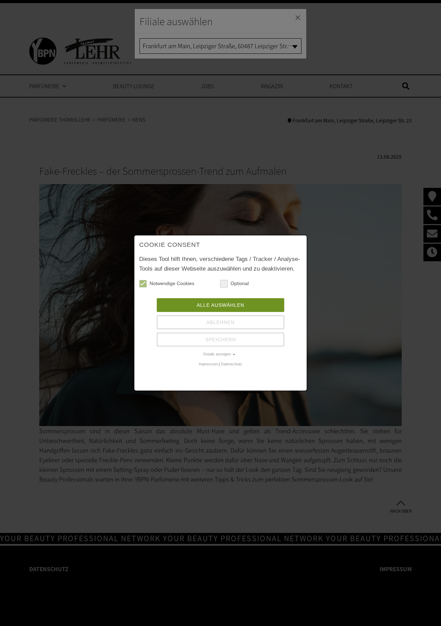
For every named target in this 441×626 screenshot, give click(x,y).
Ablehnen (220, 322)
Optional (239, 283)
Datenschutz (231, 364)
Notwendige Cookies (172, 283)
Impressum (208, 364)
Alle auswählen (220, 305)
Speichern (220, 339)
